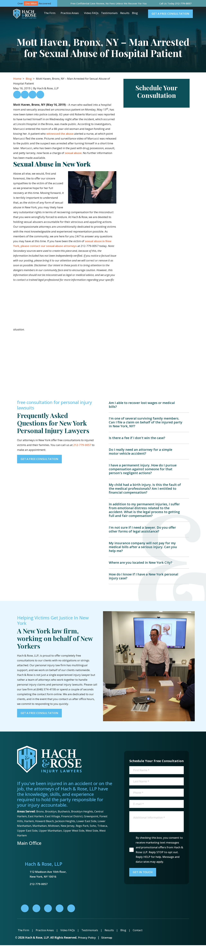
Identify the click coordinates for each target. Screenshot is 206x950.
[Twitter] (48, 908)
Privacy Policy (87, 937)
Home (17, 78)
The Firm (49, 13)
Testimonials (109, 13)
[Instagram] (59, 908)
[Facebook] (25, 908)
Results (124, 13)
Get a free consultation (170, 13)
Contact (137, 930)
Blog (135, 13)
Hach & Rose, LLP (43, 864)
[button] (58, 13)
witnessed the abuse (60, 133)
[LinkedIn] (36, 908)
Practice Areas (70, 13)
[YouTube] (71, 908)
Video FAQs (91, 13)
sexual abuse (73, 153)
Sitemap (106, 937)
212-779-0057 (82, 445)
